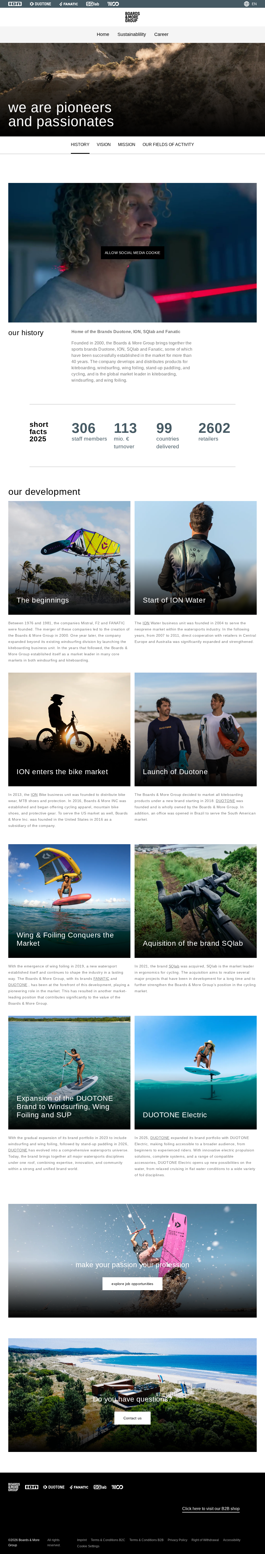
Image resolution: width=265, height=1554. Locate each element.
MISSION (126, 144)
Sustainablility (131, 34)
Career (161, 34)
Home (103, 34)
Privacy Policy (177, 1540)
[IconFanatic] (68, 4)
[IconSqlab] (92, 4)
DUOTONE (225, 801)
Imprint (82, 1540)
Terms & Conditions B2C (108, 1540)
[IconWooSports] (113, 4)
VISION (104, 144)
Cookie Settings (88, 1546)
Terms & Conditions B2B (146, 1540)
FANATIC (101, 978)
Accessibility (231, 1540)
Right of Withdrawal (205, 1540)
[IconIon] (15, 4)
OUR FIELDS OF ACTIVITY (168, 144)
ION (146, 623)
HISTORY (80, 144)
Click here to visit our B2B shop (211, 1508)
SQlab (174, 966)
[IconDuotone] (40, 4)
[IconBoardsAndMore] (132, 17)
